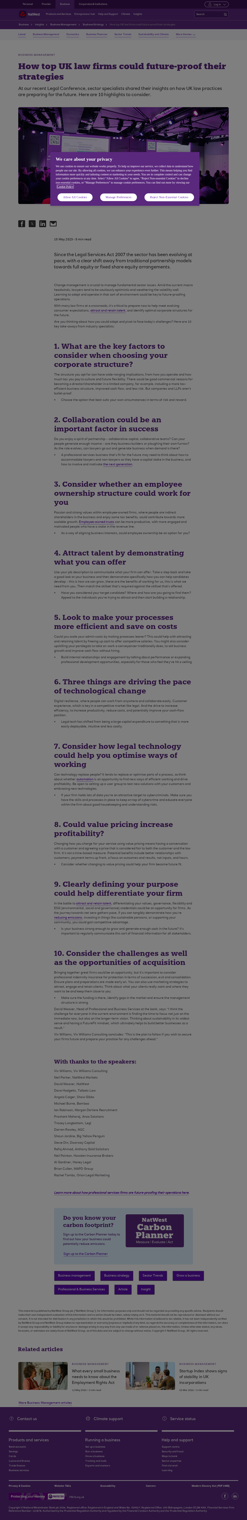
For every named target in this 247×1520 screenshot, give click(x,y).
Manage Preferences (118, 197)
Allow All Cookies (75, 197)
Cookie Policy (65, 186)
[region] (124, 179)
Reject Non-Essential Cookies (169, 197)
